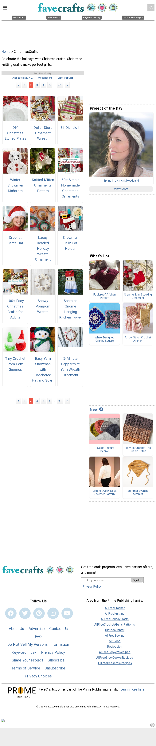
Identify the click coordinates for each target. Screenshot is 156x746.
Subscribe (56, 660)
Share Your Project (27, 660)
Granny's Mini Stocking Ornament (138, 296)
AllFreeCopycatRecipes (114, 652)
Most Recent (45, 77)
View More (121, 189)
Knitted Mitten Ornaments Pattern (43, 185)
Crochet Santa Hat (15, 240)
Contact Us (58, 628)
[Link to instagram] (53, 613)
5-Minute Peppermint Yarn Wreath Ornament (70, 366)
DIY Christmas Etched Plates (15, 133)
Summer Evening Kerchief (137, 492)
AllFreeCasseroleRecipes (115, 663)
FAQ (38, 636)
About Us (16, 628)
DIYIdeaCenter (114, 630)
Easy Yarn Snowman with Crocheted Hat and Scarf (43, 369)
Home (6, 52)
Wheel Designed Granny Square (104, 339)
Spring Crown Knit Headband (121, 180)
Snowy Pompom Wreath (43, 306)
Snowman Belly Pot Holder (70, 243)
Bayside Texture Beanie (104, 449)
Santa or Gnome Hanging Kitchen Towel (70, 309)
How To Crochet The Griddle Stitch (138, 449)
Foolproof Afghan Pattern (104, 296)
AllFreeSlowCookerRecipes (114, 657)
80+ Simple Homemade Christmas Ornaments (70, 188)
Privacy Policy (53, 652)
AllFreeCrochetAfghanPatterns (114, 624)
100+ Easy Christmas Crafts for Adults (15, 309)
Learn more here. (132, 689)
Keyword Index (24, 652)
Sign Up (137, 580)
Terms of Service (25, 668)
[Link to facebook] (11, 613)
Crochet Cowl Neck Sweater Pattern (104, 492)
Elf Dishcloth (70, 127)
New (94, 409)
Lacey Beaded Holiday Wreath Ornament (43, 248)
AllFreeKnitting (114, 613)
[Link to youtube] (67, 613)
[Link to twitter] (25, 613)
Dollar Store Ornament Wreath (42, 133)
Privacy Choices (38, 676)
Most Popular (65, 77)
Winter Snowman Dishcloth (15, 185)
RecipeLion (114, 646)
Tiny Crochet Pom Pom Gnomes (15, 364)
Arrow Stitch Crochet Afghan (138, 339)
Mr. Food (114, 641)
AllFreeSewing (114, 635)
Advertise (37, 628)
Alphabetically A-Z (22, 77)
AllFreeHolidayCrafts (115, 619)
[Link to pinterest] (39, 613)
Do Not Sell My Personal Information (38, 644)
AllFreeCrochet (115, 608)
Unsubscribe (55, 668)
